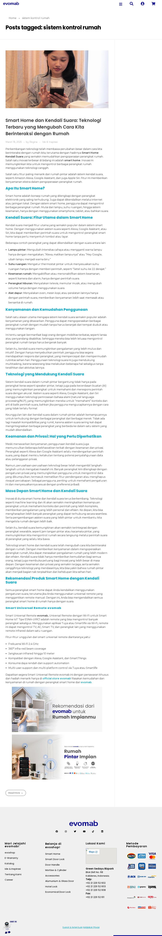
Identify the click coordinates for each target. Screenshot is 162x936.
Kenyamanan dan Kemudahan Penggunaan (47, 309)
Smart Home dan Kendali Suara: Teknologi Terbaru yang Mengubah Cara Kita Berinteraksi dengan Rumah (53, 127)
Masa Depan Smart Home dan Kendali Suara (46, 490)
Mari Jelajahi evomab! (15, 844)
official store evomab (57, 678)
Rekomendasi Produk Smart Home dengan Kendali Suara (52, 580)
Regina (33, 142)
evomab (86, 682)
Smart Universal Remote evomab (33, 608)
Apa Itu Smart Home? (25, 188)
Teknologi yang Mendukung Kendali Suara (45, 374)
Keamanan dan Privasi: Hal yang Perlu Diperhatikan (53, 436)
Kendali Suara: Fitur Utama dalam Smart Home (49, 217)
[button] (120, 4)
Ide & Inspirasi (50, 142)
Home (12, 18)
